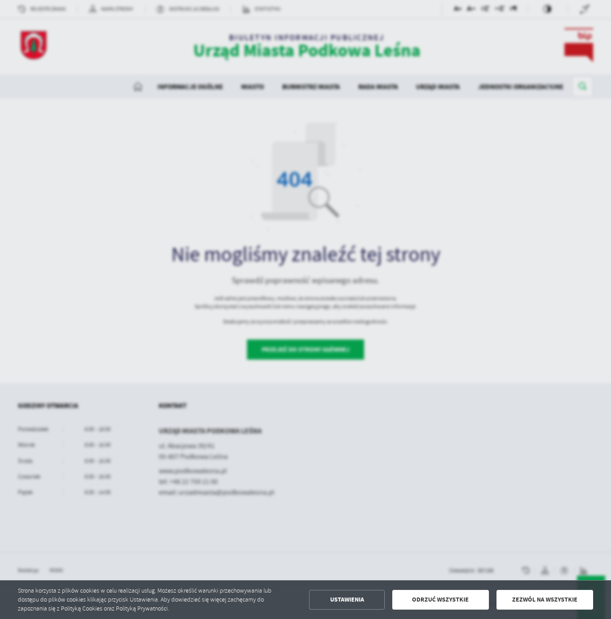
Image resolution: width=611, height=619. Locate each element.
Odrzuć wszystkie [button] (440, 599)
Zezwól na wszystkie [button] (544, 599)
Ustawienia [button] (347, 599)
